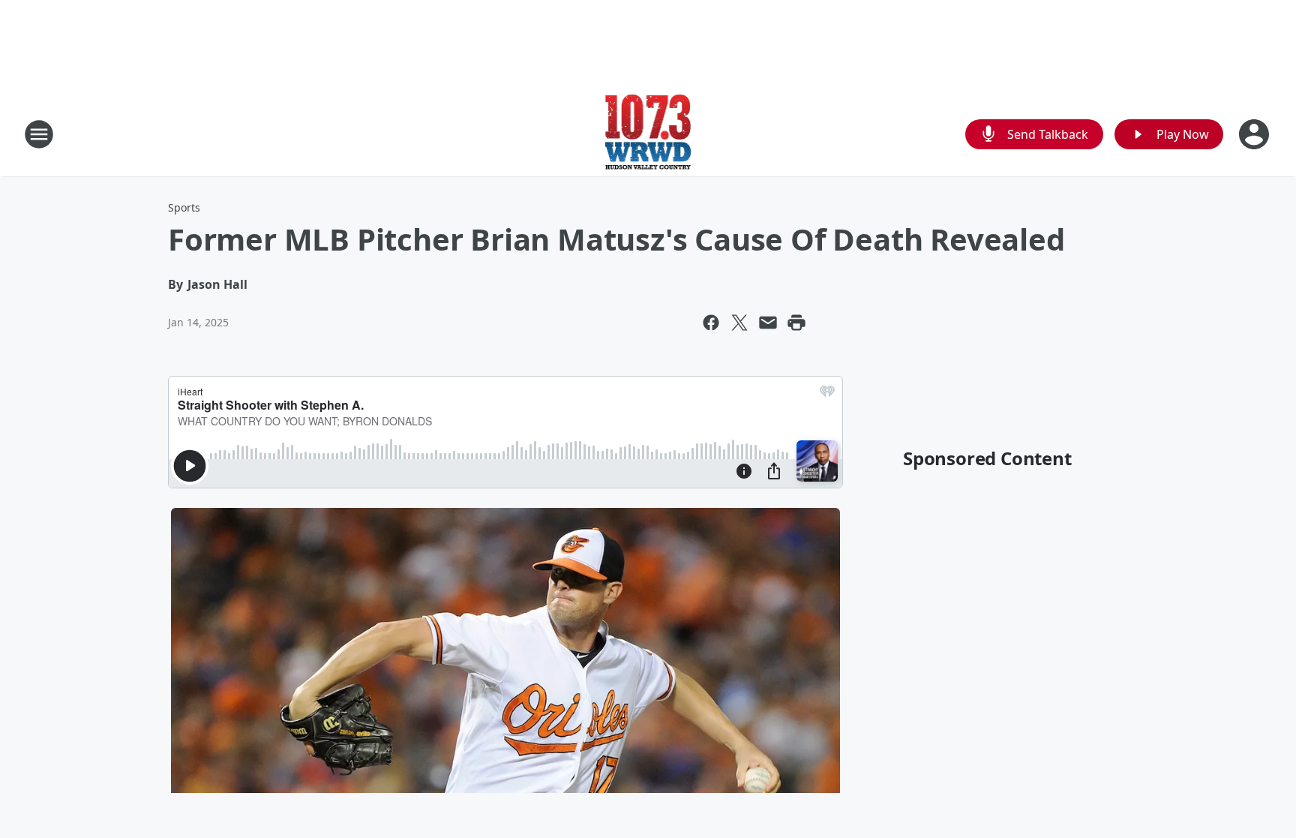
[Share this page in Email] (768, 322)
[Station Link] (648, 134)
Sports (184, 207)
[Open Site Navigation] (39, 134)
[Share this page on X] (739, 322)
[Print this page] (796, 322)
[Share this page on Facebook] (711, 322)
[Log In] (1255, 134)
